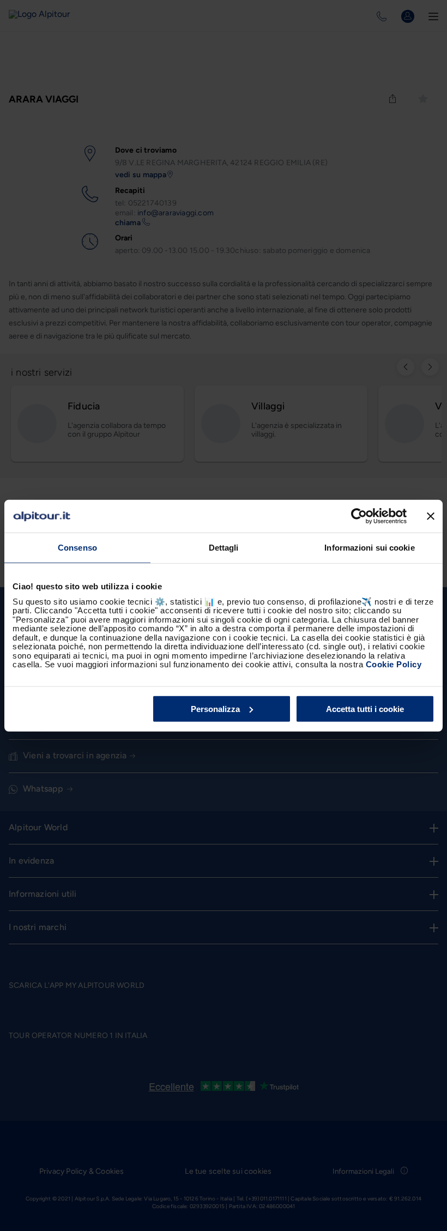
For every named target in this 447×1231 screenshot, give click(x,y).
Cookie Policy (394, 664)
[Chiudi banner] (430, 516)
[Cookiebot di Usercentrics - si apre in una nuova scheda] (359, 516)
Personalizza (215, 708)
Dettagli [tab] (224, 547)
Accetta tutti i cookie (365, 708)
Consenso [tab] (77, 547)
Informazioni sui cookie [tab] (369, 547)
